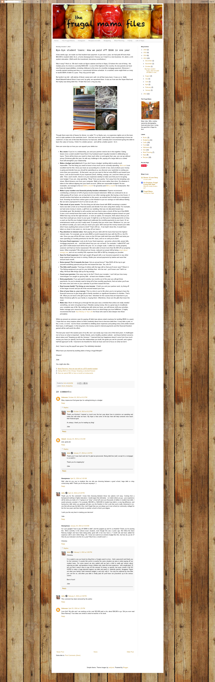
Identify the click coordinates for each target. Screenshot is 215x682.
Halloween (146, 147)
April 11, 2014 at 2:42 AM (78, 478)
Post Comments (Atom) (72, 655)
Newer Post (60, 652)
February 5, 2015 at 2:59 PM (77, 596)
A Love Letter (147, 179)
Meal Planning (119, 40)
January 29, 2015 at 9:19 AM (79, 526)
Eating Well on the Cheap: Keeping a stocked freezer (76, 371)
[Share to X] (82, 383)
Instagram (81, 40)
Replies (66, 407)
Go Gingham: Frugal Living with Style (150, 183)
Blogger (125, 667)
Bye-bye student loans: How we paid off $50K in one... (152, 70)
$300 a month (88, 186)
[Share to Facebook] (84, 383)
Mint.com (123, 165)
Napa (144, 155)
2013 (145, 58)
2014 (145, 55)
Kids (144, 150)
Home (56, 40)
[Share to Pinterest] (87, 383)
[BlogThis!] (80, 383)
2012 (145, 94)
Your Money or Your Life (84, 312)
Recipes (145, 157)
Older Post (130, 652)
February (148, 87)
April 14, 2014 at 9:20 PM (76, 493)
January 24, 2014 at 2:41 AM (76, 439)
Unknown (64, 397)
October (148, 66)
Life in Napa (140, 40)
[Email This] (78, 383)
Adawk (63, 439)
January (148, 90)
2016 (145, 50)
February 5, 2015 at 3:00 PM (83, 552)
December (148, 61)
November (148, 63)
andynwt (111, 667)
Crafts (145, 142)
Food (144, 145)
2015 (145, 52)
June (147, 82)
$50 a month (110, 186)
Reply (63, 403)
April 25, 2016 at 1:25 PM (77, 608)
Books (64, 386)
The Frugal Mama (68, 40)
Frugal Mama (148, 191)
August (147, 76)
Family (130, 40)
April (147, 84)
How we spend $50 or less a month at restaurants (75, 373)
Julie (68, 411)
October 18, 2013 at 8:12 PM (78, 397)
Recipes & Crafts (94, 40)
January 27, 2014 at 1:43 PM (83, 453)
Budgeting (107, 40)
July (146, 79)
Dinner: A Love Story (150, 177)
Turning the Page (148, 193)
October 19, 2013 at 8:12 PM (83, 411)
